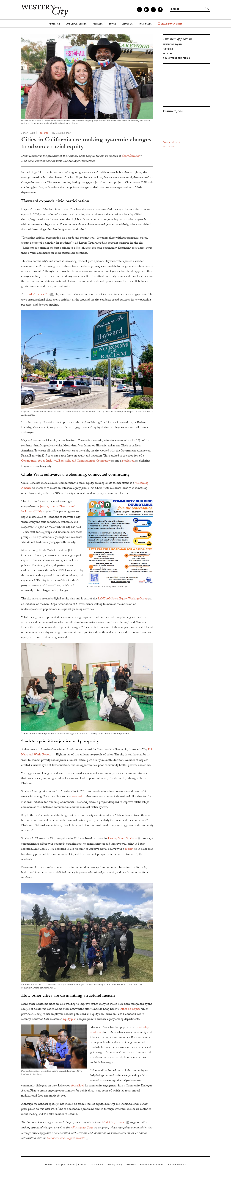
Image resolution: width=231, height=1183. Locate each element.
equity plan (69, 1019)
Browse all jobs (171, 142)
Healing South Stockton (122, 838)
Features (43, 132)
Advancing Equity (172, 44)
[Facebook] (160, 9)
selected (77, 796)
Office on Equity (129, 1008)
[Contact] (139, 9)
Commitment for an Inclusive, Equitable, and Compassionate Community (65, 460)
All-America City (39, 294)
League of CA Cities (171, 23)
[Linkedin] (146, 9)
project (129, 848)
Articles (167, 53)
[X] (153, 9)
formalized (77, 1085)
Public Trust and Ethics (176, 58)
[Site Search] (207, 8)
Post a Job (168, 146)
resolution (128, 460)
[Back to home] (45, 10)
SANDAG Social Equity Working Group (123, 598)
